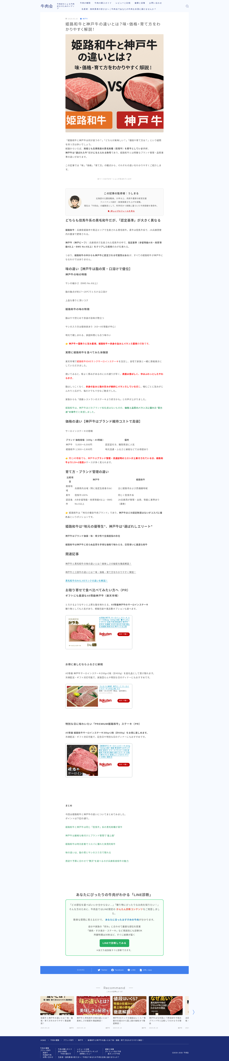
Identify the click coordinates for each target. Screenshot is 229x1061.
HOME (43, 1040)
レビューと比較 (123, 3)
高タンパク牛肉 (114, 1054)
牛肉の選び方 (66, 1054)
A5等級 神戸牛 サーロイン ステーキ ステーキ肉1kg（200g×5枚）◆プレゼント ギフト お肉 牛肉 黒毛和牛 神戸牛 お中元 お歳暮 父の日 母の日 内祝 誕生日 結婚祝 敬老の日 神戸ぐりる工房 (114, 622)
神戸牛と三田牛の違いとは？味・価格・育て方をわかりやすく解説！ (100, 572)
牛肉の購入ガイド (103, 3)
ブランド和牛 (68, 1040)
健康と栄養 (140, 3)
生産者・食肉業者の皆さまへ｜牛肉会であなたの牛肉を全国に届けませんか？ (119, 9)
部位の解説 (62, 1052)
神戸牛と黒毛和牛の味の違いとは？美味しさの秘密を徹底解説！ (98, 564)
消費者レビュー (86, 1054)
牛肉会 (47, 6)
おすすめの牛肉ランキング (87, 1052)
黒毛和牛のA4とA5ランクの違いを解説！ (86, 581)
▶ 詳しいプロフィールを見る (121, 211)
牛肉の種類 (85, 3)
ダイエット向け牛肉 (113, 1052)
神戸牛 (85, 19)
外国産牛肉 (47, 1055)
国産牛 (45, 1053)
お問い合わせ (155, 3)
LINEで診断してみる (114, 943)
